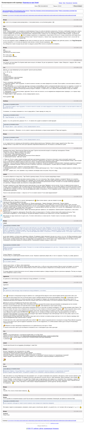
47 (72, 15)
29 (45, 15)
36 (56, 15)
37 (57, 15)
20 (32, 15)
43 (66, 15)
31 (48, 15)
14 (23, 15)
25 (39, 15)
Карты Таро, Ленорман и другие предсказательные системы (44, 10)
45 (69, 15)
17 (27, 15)
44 (67, 15)
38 (59, 15)
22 (35, 15)
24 (38, 15)
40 (62, 15)
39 (60, 15)
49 (75, 15)
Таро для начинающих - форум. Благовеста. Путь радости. (16, 10)
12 (20, 15)
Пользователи (69, 2)
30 (47, 15)
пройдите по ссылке (55, 423)
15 (24, 15)
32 (50, 15)
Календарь (75, 2)
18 (29, 15)
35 (54, 15)
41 (63, 15)
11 (18, 15)
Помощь (60, 2)
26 (41, 15)
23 (36, 15)
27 (42, 15)
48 (73, 15)
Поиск (64, 2)
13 (21, 15)
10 (17, 15)
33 (51, 15)
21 (33, 15)
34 (53, 15)
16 (26, 15)
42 (64, 15)
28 (44, 15)
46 (70, 15)
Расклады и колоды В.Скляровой (17, 11)
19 (30, 15)
